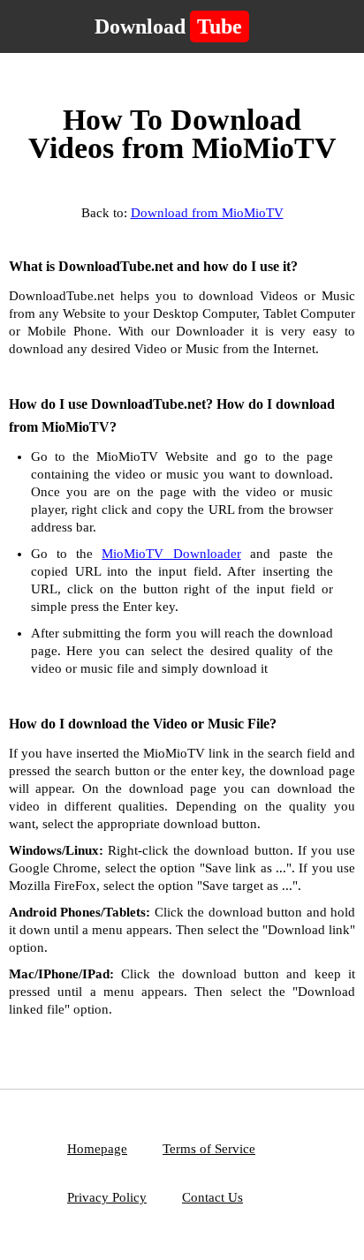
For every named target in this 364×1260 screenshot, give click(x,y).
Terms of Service (209, 1149)
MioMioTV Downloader (171, 554)
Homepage (97, 1149)
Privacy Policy (107, 1197)
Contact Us (212, 1197)
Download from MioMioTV (207, 213)
